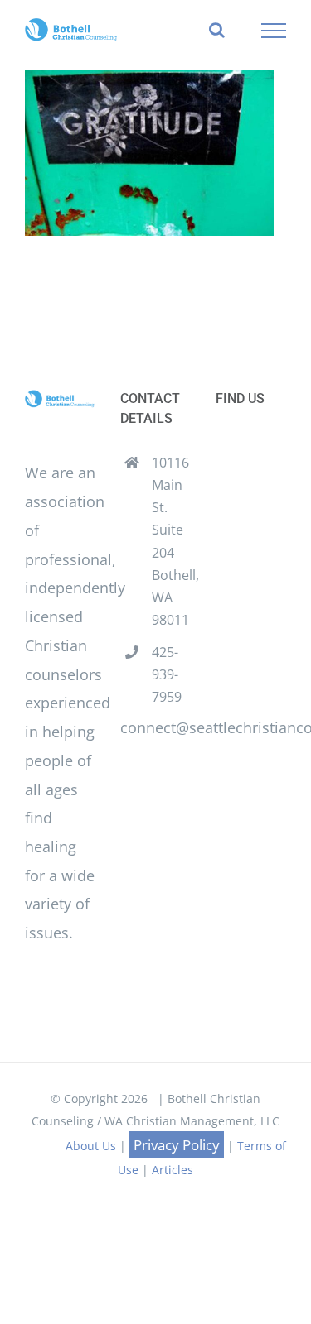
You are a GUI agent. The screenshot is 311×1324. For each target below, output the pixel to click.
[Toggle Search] (217, 30)
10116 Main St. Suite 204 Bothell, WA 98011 (171, 541)
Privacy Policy (177, 1144)
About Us (91, 1146)
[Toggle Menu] (274, 30)
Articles (172, 1170)
